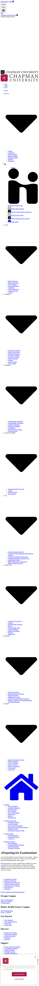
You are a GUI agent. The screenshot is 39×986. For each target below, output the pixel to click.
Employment (8, 925)
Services (10, 816)
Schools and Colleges (10, 932)
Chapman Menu (10, 17)
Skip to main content (7, 1)
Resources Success (9, 841)
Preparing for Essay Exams (12, 886)
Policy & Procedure (13, 813)
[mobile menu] (19, 78)
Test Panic (7, 889)
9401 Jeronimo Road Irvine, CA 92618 (7, 911)
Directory (7, 939)
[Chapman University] (19, 73)
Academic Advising (13, 822)
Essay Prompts (8, 887)
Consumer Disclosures (10, 953)
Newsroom (7, 937)
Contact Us (11, 838)
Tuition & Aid (12, 818)
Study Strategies (12, 843)
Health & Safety (12, 809)
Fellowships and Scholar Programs (18, 827)
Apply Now (7, 923)
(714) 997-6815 (5, 903)
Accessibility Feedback (11, 948)
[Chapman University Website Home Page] (21, 801)
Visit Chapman (8, 920)
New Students (12, 811)
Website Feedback (9, 950)
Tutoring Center (8, 833)
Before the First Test (10, 881)
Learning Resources (13, 837)
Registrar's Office (13, 829)
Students (3, 17)
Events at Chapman (10, 936)
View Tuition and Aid (10, 922)
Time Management (13, 846)
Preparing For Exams (10, 879)
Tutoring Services (13, 835)
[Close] (35, 957)
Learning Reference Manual (16, 845)
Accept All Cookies (19, 974)
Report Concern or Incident (12, 947)
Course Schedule (13, 824)
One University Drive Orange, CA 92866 (7, 900)
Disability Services (9, 952)
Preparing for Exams (14, 848)
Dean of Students (13, 806)
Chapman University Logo (8, 15)
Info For (6, 93)
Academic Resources (14, 808)
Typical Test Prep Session (11, 884)
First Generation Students (15, 825)
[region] (19, 969)
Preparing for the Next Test (12, 882)
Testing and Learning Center (16, 830)
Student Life (11, 814)
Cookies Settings (19, 979)
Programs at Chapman (10, 934)
